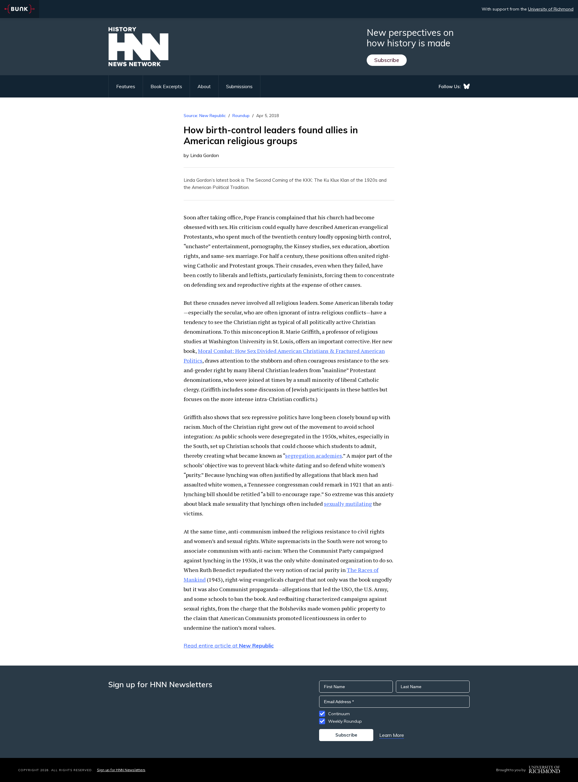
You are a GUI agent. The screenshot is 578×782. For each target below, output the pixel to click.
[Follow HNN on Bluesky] (467, 86)
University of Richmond (550, 9)
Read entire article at (229, 645)
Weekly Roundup (345, 721)
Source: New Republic (205, 115)
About (204, 86)
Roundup (241, 115)
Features (125, 86)
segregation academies (313, 455)
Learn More (391, 735)
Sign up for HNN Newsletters (121, 770)
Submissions (239, 86)
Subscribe (386, 60)
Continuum (339, 713)
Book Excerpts (166, 86)
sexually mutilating (348, 503)
